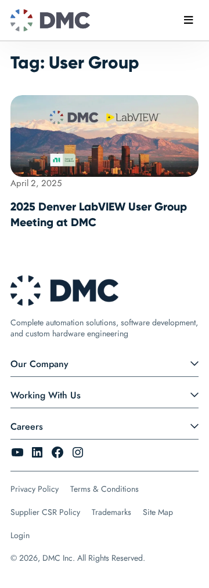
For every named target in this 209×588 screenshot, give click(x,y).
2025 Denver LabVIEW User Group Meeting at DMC (98, 214)
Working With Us (45, 395)
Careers (26, 426)
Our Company (39, 364)
